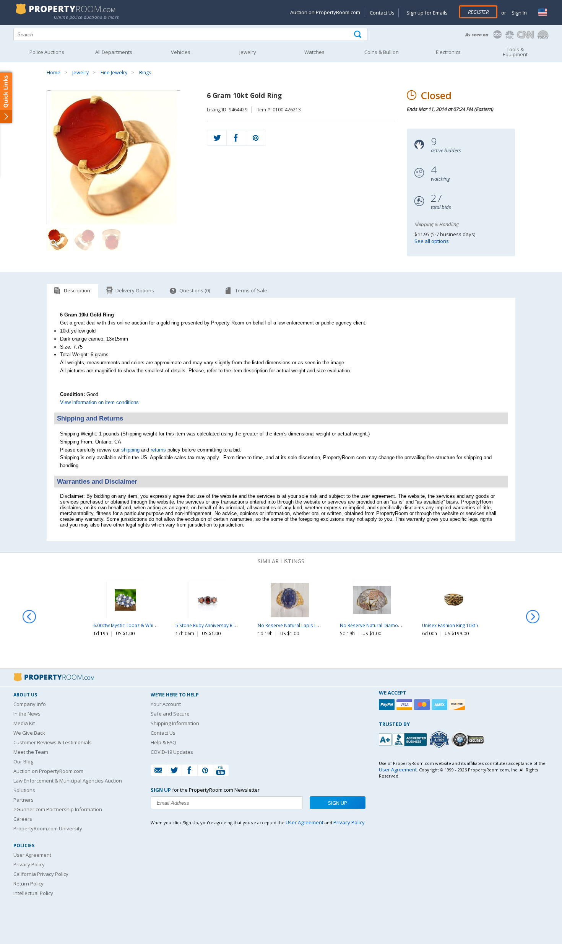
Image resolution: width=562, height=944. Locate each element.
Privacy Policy (29, 864)
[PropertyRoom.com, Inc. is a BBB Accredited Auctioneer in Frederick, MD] (404, 738)
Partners (23, 799)
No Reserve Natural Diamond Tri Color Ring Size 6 (394, 625)
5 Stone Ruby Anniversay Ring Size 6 (213, 625)
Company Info (29, 704)
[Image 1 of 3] (121, 157)
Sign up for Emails (427, 12)
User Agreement (32, 854)
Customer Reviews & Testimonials (52, 742)
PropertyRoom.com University (47, 828)
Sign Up (337, 802)
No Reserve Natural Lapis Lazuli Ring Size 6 (304, 625)
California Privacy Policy (40, 874)
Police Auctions (46, 52)
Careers (22, 818)
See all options (431, 241)
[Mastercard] (423, 704)
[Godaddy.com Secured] (469, 739)
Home (53, 72)
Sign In (518, 12)
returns (158, 450)
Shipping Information (175, 723)
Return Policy (28, 883)
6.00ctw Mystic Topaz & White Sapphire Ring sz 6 (145, 625)
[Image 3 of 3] (111, 239)
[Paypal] (387, 704)
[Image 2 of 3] (84, 239)
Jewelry (80, 72)
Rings (145, 72)
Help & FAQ (163, 742)
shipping (130, 450)
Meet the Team (30, 751)
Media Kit (24, 723)
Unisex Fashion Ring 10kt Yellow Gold (462, 625)
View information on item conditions (99, 402)
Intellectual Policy (33, 893)
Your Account (166, 704)
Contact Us (382, 12)
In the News (27, 713)
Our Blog (23, 761)
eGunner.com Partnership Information (57, 809)
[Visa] (405, 704)
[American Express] (440, 704)
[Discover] (458, 704)
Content (7, 97)
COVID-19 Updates (172, 751)
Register (478, 11)
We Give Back (29, 732)
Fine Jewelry (114, 72)
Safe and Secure (170, 713)
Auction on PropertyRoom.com (325, 12)
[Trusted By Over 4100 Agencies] (440, 739)
